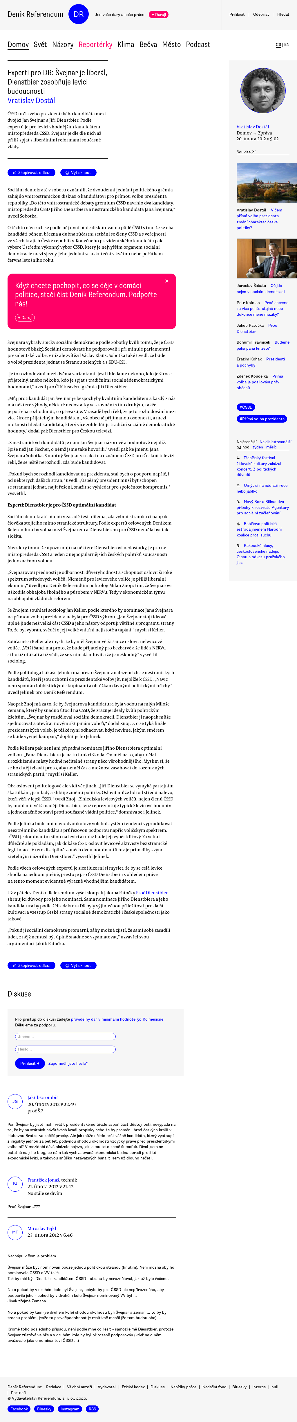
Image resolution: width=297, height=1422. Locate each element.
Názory (63, 44)
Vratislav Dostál (31, 100)
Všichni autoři (79, 1387)
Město (171, 44)
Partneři (18, 1392)
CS (278, 44)
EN (286, 44)
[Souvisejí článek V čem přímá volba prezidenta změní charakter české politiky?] (263, 183)
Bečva (148, 44)
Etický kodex (133, 1387)
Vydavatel (107, 1387)
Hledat (283, 14)
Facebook (19, 1409)
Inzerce (259, 1387)
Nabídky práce (183, 1387)
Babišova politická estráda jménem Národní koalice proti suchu (259, 529)
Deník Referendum (36, 14)
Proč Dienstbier (152, 892)
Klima (125, 44)
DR (78, 14)
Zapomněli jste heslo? (68, 1063)
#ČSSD (246, 407)
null (274, 1387)
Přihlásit (237, 14)
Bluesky (239, 1387)
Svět (40, 44)
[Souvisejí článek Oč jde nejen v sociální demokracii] (263, 259)
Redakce (53, 1387)
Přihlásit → (29, 1063)
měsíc (271, 447)
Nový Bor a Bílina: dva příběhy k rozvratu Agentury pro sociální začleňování (263, 507)
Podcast (198, 44)
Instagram (70, 1409)
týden (258, 447)
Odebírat (261, 14)
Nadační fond (214, 1387)
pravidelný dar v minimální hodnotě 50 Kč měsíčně (117, 1019)
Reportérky (96, 44)
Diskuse (158, 1387)
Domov (18, 44)
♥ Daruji (159, 14)
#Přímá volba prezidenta (262, 418)
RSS (92, 1409)
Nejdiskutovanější (275, 441)
